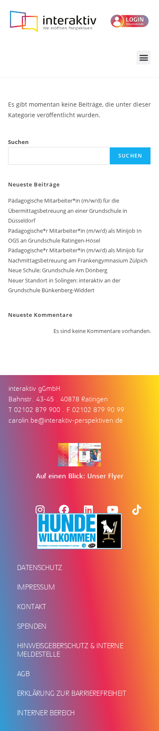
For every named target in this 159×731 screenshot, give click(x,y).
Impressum (36, 587)
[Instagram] (40, 510)
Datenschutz (39, 567)
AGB (23, 673)
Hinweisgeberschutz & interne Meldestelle (70, 649)
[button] (144, 58)
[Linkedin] (88, 510)
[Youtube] (112, 510)
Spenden (32, 626)
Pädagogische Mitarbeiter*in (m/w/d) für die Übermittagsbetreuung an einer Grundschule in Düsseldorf (67, 210)
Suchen (18, 142)
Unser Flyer (105, 476)
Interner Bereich (46, 712)
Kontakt (31, 606)
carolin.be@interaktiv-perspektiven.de (65, 420)
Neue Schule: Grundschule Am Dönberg (57, 270)
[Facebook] (64, 510)
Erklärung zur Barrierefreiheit (71, 693)
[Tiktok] (136, 510)
